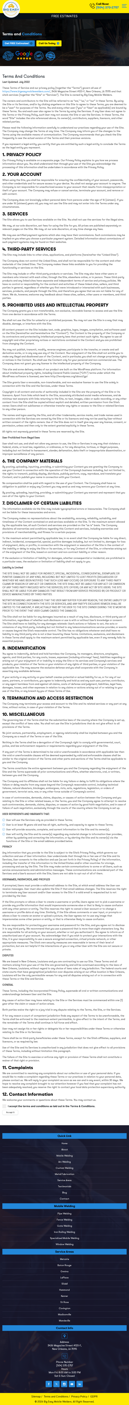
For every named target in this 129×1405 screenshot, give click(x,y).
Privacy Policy (79, 1396)
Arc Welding (64, 1161)
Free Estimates (64, 16)
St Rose (64, 1302)
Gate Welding (64, 1225)
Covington (64, 1308)
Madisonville (64, 1314)
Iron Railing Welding (64, 1232)
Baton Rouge (64, 1265)
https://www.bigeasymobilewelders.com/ (26, 91)
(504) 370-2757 (107, 7)
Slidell (65, 1283)
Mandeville (64, 1320)
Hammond (64, 1289)
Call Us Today (47, 43)
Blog (64, 1192)
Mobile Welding (64, 1155)
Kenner (64, 1296)
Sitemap (36, 1396)
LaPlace (64, 1277)
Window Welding (64, 1244)
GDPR (94, 1396)
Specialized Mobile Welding (64, 1238)
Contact (64, 1198)
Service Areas (64, 1180)
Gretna (64, 1271)
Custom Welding (64, 1168)
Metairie (64, 1259)
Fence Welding (64, 1219)
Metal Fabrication (64, 1174)
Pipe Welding (64, 1213)
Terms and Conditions (56, 1396)
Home (64, 1143)
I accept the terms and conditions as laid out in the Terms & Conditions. (51, 1106)
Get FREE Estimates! (17, 43)
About (64, 1149)
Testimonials (64, 1186)
